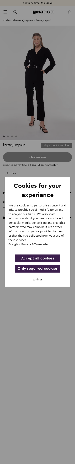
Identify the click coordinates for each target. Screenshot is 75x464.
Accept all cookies (37, 258)
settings (37, 279)
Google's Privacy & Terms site (28, 244)
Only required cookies (38, 268)
